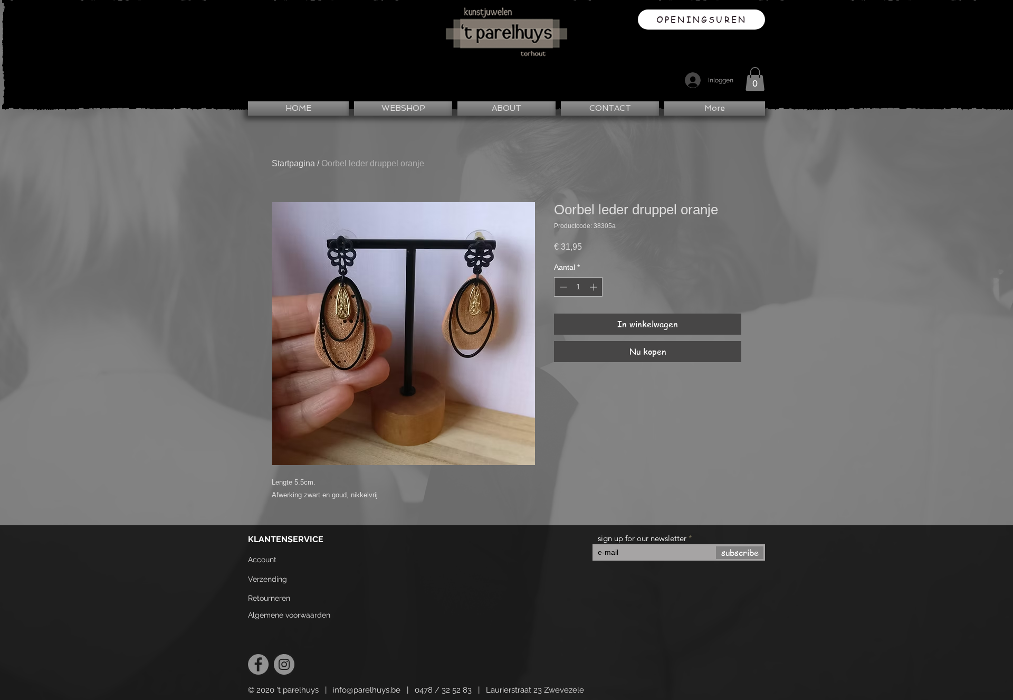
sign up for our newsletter (642, 538)
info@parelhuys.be (366, 690)
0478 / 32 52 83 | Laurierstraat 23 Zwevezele (499, 690)
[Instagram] (284, 664)
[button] (755, 79)
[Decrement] (562, 287)
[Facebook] (258, 664)
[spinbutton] (578, 287)
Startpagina (293, 163)
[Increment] (594, 287)
